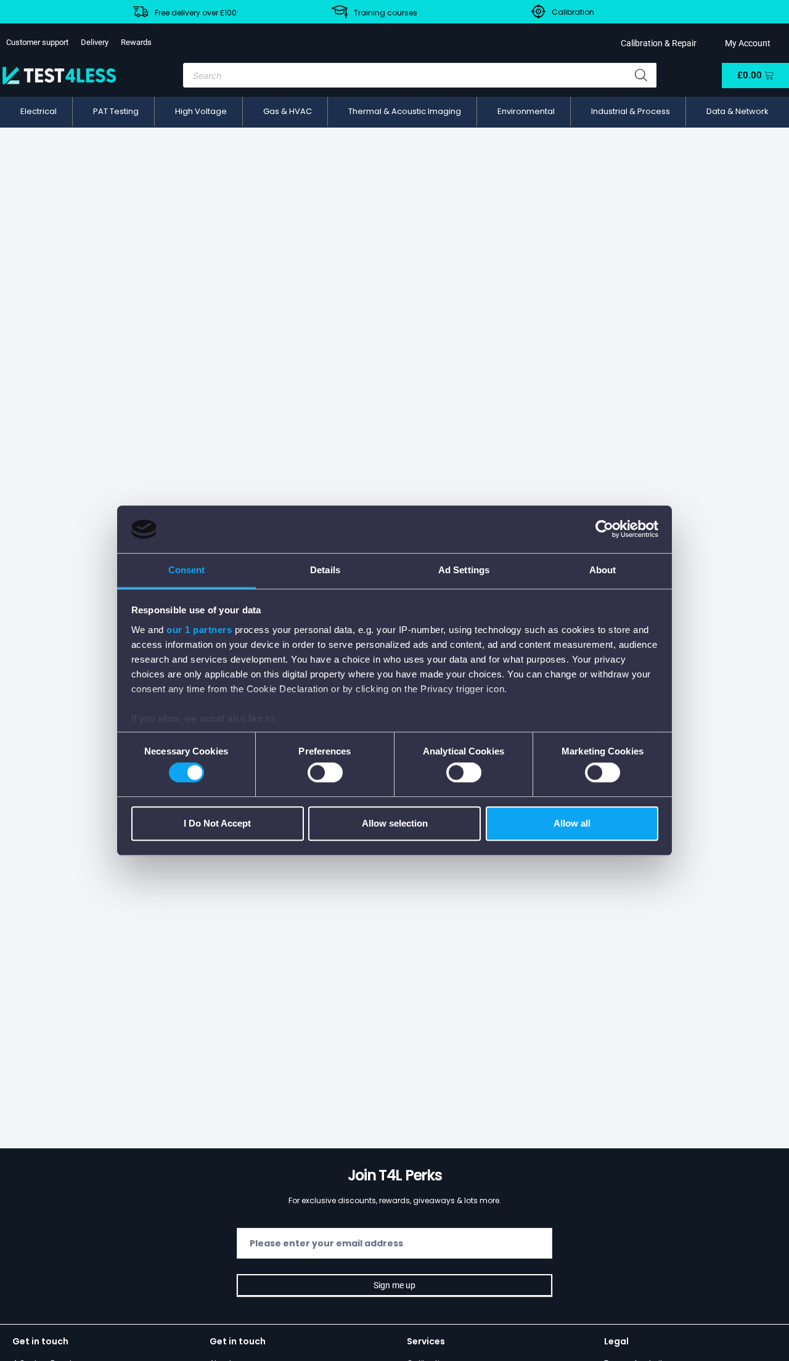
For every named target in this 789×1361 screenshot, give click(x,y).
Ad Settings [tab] (463, 570)
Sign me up (394, 1285)
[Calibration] (538, 11)
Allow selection (395, 823)
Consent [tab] (186, 570)
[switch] (325, 772)
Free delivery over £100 (196, 12)
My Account (746, 43)
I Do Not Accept (217, 823)
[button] (38, 111)
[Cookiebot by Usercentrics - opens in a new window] (604, 529)
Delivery (94, 42)
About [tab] (602, 570)
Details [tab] (325, 570)
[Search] (641, 75)
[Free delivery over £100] (141, 12)
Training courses (385, 12)
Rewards (136, 42)
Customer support (37, 42)
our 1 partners (199, 629)
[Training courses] (340, 12)
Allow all (572, 823)
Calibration (573, 12)
